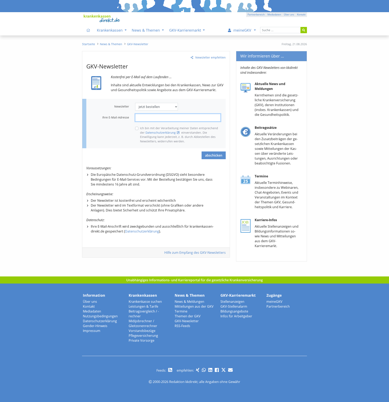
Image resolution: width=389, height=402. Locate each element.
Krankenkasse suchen (145, 301)
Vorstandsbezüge (142, 330)
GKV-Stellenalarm (233, 306)
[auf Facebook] (217, 370)
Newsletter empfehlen (210, 57)
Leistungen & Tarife (143, 306)
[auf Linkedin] (210, 370)
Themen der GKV (188, 316)
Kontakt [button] (301, 14)
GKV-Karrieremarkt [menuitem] (185, 30)
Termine (181, 311)
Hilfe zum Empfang (195, 252)
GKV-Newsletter (187, 321)
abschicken (213, 155)
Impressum (91, 330)
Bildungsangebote (234, 311)
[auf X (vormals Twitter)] (223, 370)
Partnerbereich (278, 306)
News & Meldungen (189, 301)
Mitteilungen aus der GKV (194, 306)
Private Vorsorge (141, 340)
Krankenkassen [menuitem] (110, 30)
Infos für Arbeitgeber (236, 316)
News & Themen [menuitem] (146, 30)
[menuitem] (88, 30)
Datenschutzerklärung (160, 132)
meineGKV (274, 301)
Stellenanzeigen (232, 301)
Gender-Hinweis (95, 326)
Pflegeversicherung (143, 335)
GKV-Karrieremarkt (238, 295)
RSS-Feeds (182, 326)
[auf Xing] (197, 370)
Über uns (90, 301)
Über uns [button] (289, 14)
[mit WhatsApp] (204, 370)
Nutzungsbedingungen (100, 316)
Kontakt (89, 306)
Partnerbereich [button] (256, 14)
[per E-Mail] (230, 370)
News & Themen (190, 295)
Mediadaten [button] (274, 14)
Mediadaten (92, 311)
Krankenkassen (143, 295)
